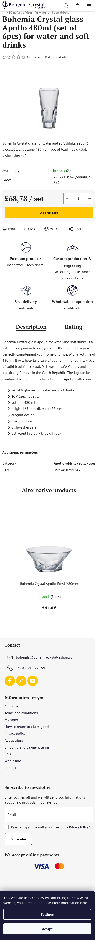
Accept (47, 929)
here (83, 902)
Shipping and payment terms (27, 747)
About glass (14, 740)
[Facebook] (10, 681)
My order (11, 719)
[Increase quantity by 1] (89, 198)
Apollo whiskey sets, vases (74, 463)
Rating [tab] (73, 326)
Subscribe (18, 839)
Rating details (56, 57)
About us (11, 706)
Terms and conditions (21, 713)
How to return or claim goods (27, 726)
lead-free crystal (23, 421)
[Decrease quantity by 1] (67, 198)
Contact (10, 767)
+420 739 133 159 (30, 667)
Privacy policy (15, 733)
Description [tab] (31, 326)
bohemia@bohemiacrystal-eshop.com (45, 657)
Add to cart (49, 212)
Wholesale (13, 761)
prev (4, 534)
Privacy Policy (78, 827)
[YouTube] (32, 681)
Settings (47, 914)
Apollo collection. (77, 379)
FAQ (8, 754)
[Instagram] (21, 681)
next (93, 534)
